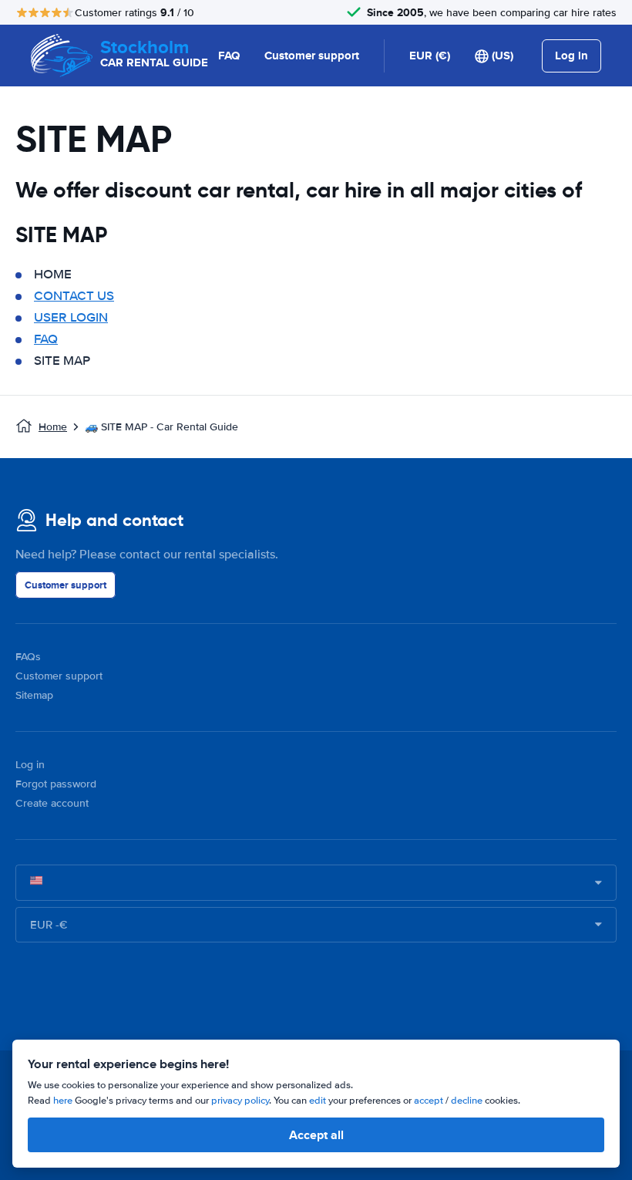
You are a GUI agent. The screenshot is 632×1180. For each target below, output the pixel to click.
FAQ (229, 55)
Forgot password (55, 784)
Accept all (316, 1135)
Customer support (311, 55)
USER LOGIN (71, 317)
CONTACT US (74, 296)
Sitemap (34, 695)
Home (53, 426)
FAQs (28, 656)
